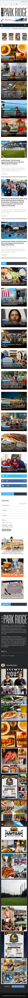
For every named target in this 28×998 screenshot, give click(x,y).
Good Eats (4, 130)
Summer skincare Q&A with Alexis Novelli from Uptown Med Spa (14, 324)
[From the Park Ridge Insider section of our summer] (14, 734)
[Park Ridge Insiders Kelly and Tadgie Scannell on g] (14, 760)
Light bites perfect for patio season (12, 134)
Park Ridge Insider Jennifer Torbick (11, 345)
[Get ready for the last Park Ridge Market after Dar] (14, 787)
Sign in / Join (24, 1)
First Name (4, 510)
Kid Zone (4, 89)
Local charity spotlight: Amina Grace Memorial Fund (13, 469)
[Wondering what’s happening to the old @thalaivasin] (14, 839)
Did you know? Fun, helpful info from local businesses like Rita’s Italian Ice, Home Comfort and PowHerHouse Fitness (13, 302)
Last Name (4, 515)
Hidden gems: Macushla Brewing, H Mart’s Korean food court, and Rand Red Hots (13, 407)
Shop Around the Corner (7, 361)
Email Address (5, 505)
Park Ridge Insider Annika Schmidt (11, 78)
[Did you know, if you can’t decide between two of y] (14, 971)
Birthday (4, 520)
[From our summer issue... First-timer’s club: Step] (14, 681)
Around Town (4, 142)
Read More (4, 174)
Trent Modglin (5, 165)
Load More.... (6, 604)
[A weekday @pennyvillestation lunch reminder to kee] (14, 813)
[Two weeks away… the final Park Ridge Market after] (14, 945)
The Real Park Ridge (12, 995)
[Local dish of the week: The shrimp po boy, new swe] (14, 708)
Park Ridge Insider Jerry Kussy (13, 284)
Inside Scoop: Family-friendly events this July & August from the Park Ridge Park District (14, 243)
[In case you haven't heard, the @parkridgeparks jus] (14, 892)
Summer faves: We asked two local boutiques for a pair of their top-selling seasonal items (14, 365)
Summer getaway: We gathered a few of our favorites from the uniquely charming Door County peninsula (13, 114)
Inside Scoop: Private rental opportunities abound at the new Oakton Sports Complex (12, 162)
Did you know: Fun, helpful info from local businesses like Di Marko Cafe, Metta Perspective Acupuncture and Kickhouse (13, 448)
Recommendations (6, 380)
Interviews (5, 52)
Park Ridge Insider (6, 75)
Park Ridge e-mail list (8, 526)
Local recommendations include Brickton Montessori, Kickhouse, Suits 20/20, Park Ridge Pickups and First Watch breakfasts (13, 385)
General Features (6, 109)
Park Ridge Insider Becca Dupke (13, 429)
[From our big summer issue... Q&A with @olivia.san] (14, 918)
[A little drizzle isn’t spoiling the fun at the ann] (14, 866)
